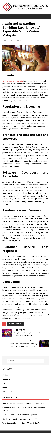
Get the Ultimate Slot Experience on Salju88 (19, 419)
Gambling (6, 379)
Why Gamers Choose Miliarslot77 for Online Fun (21, 423)
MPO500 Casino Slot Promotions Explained (19, 415)
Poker (4, 383)
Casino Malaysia (15, 324)
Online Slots (7, 391)
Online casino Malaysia (12, 81)
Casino (5, 375)
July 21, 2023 (8, 40)
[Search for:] (25, 361)
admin (19, 40)
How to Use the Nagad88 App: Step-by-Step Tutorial (23, 403)
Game (4, 387)
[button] (47, 16)
